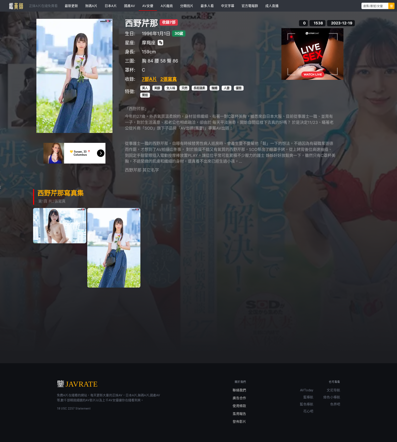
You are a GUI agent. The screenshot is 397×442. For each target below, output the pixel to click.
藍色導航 (306, 404)
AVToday (306, 390)
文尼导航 (333, 390)
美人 (145, 88)
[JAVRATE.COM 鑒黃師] (15, 6)
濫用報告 (239, 414)
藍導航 (308, 397)
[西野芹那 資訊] (74, 76)
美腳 (157, 88)
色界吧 (335, 404)
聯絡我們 (239, 390)
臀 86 (172, 60)
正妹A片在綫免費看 (43, 6)
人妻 (227, 88)
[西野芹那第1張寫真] (59, 225)
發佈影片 (239, 422)
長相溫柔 (199, 88)
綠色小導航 (331, 397)
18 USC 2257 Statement (74, 408)
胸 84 (147, 60)
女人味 (170, 88)
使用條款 (239, 406)
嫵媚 (214, 88)
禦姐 (145, 95)
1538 (318, 23)
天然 (184, 88)
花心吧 (308, 411)
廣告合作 (239, 398)
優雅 (239, 88)
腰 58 (160, 60)
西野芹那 (141, 23)
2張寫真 (168, 79)
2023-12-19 (341, 23)
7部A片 (149, 79)
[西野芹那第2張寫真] (113, 248)
